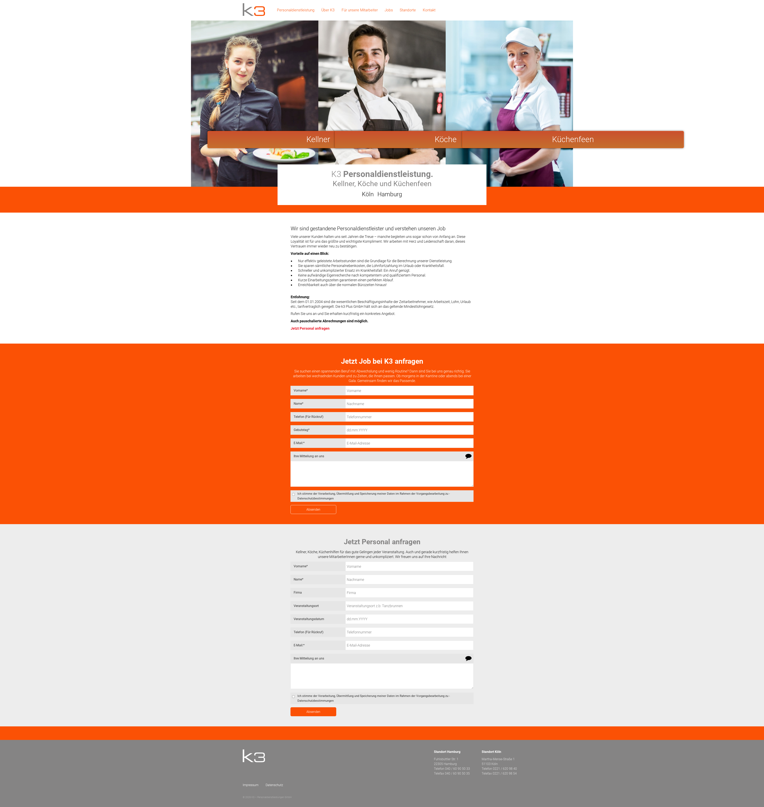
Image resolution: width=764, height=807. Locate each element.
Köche (446, 139)
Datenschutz (274, 785)
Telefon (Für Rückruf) (309, 417)
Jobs (389, 10)
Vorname (299, 389)
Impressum (250, 785)
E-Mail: (297, 441)
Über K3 (328, 10)
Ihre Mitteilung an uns (309, 456)
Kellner (318, 139)
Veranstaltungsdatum (309, 619)
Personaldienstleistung (296, 10)
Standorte (408, 10)
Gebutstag (300, 428)
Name (296, 402)
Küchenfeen (573, 139)
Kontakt (429, 10)
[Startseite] (254, 9)
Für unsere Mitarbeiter (360, 10)
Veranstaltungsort (306, 606)
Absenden (313, 509)
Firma (298, 592)
